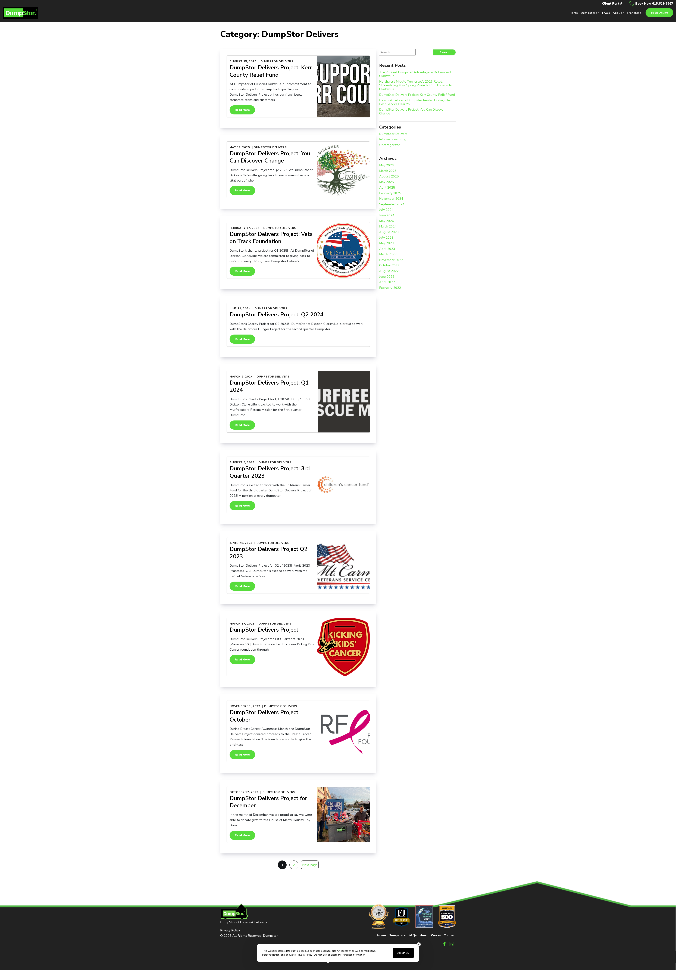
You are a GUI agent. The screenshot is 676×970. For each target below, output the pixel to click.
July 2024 (386, 210)
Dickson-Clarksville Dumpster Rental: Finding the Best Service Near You (414, 102)
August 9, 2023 (242, 462)
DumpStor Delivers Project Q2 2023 (269, 552)
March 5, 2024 (241, 377)
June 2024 (386, 215)
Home (381, 935)
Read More (242, 110)
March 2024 (388, 227)
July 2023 (386, 238)
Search (444, 52)
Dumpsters (397, 935)
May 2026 (386, 165)
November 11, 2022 (245, 706)
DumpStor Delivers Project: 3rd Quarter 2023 (270, 472)
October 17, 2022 (244, 792)
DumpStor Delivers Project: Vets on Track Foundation (271, 237)
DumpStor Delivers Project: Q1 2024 (269, 386)
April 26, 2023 (241, 543)
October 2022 (389, 265)
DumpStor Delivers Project (264, 630)
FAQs (412, 935)
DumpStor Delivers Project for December (268, 801)
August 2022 (389, 271)
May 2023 (386, 243)
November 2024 (391, 199)
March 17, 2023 (242, 624)
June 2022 (386, 277)
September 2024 (391, 204)
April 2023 (387, 249)
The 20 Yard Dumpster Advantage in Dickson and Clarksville (415, 74)
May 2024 (386, 221)
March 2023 (388, 254)
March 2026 (388, 171)
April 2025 (387, 188)
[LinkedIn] (451, 944)
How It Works (430, 935)
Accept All (403, 953)
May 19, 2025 (240, 147)
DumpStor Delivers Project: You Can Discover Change (270, 157)
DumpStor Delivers (277, 61)
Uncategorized (389, 145)
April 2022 (387, 282)
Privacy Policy (230, 930)
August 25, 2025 (243, 61)
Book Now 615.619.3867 (654, 3)
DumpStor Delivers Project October (264, 716)
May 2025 (386, 182)
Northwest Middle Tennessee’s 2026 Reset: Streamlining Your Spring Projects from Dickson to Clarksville (415, 85)
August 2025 (389, 177)
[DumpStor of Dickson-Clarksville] (20, 13)
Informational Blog (392, 139)
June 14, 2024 (240, 308)
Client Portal (612, 3)
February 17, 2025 (244, 228)
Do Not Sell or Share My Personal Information (339, 954)
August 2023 (389, 232)
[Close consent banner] (419, 944)
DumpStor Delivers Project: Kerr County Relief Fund (271, 71)
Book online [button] (659, 13)
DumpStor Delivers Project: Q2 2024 (277, 314)
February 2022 (390, 288)
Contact (450, 935)
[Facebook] (444, 944)
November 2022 (391, 260)
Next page (310, 865)
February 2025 (390, 193)
